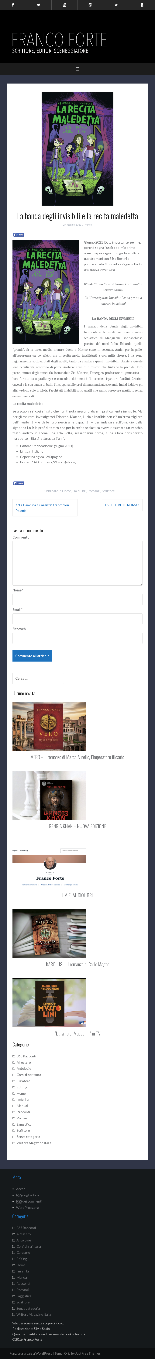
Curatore (23, 1081)
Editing (22, 1087)
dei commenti (29, 1201)
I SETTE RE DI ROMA (121, 505)
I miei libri (79, 491)
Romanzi (94, 491)
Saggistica (24, 1124)
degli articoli (28, 1195)
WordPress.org (27, 1207)
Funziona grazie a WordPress (30, 1353)
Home (66, 491)
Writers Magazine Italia (34, 1143)
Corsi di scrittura (29, 1075)
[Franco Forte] (60, 43)
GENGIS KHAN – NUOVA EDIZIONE (77, 826)
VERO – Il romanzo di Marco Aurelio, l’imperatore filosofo (77, 757)
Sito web (19, 629)
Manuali (23, 1106)
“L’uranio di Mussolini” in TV (77, 1033)
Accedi (21, 1189)
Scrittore (108, 491)
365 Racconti (26, 1056)
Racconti (23, 1112)
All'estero (24, 1062)
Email (17, 610)
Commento (20, 537)
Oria (67, 1353)
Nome (17, 590)
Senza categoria (28, 1137)
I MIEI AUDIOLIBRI (77, 895)
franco (88, 224)
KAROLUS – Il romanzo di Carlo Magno (77, 964)
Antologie (24, 1068)
